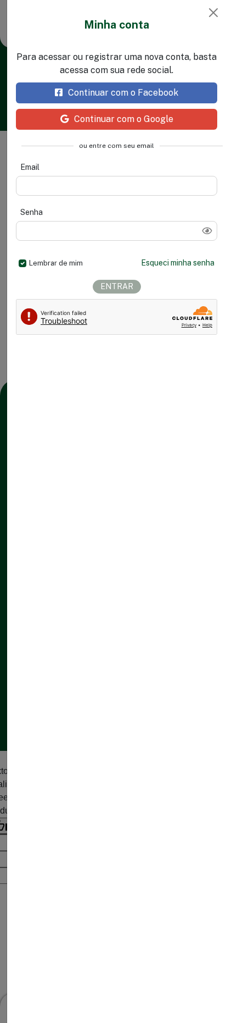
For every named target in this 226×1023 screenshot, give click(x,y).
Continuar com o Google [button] (123, 119)
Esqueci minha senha (177, 262)
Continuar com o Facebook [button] (123, 92)
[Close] (213, 12)
